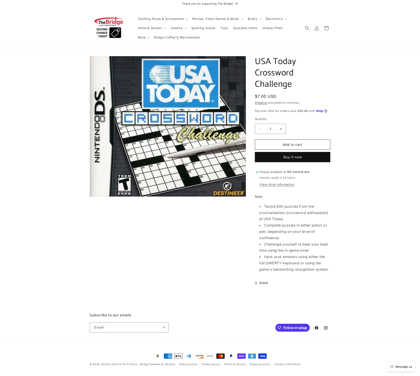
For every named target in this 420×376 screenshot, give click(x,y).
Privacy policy (211, 364)
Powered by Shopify (162, 364)
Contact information (288, 364)
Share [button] (263, 283)
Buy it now (293, 157)
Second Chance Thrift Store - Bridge (125, 364)
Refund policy (188, 364)
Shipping (261, 102)
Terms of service (234, 364)
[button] (162, 18)
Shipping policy (260, 364)
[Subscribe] (163, 327)
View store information (277, 184)
